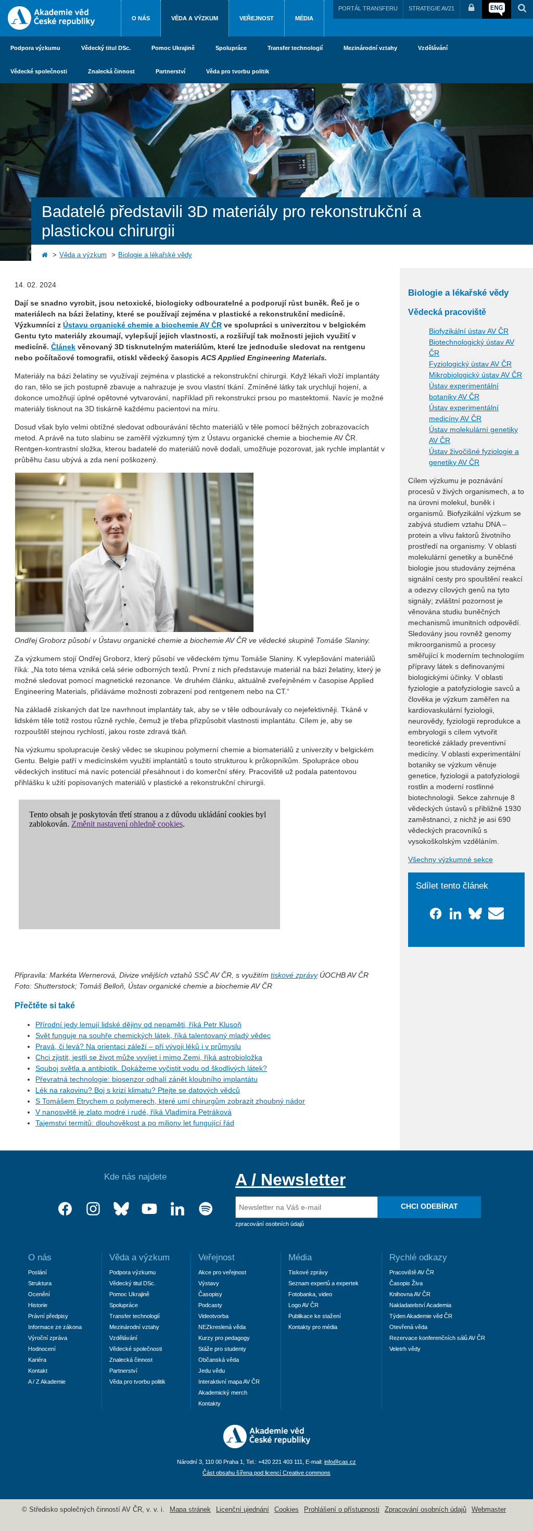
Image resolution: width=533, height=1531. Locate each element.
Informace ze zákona (55, 1327)
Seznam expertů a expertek (323, 1283)
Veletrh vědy (405, 1349)
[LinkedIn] (177, 1209)
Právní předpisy (48, 1316)
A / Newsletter (290, 1179)
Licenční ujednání (242, 1509)
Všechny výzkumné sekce (450, 859)
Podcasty (210, 1305)
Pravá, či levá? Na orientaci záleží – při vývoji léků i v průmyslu (138, 1046)
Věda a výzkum (194, 18)
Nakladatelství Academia (420, 1305)
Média (304, 18)
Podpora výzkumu (35, 48)
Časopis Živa (406, 1283)
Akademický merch (222, 1392)
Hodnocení (42, 1349)
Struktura (40, 1283)
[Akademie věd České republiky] (266, 1445)
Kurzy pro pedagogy (224, 1338)
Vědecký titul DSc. (106, 48)
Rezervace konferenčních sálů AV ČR (437, 1338)
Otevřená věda (408, 1327)
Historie (37, 1305)
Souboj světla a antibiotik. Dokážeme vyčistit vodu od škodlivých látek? (151, 1068)
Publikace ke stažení (314, 1316)
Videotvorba (213, 1316)
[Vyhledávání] (522, 9)
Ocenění (39, 1294)
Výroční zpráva (47, 1338)
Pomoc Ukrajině (173, 48)
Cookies (286, 1509)
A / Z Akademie (47, 1381)
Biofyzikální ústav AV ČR (469, 331)
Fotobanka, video (310, 1294)
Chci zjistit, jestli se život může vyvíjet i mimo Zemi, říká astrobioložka (148, 1057)
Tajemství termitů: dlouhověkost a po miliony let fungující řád (134, 1123)
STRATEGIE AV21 (431, 8)
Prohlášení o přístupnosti (341, 1509)
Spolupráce (231, 48)
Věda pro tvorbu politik (237, 71)
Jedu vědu (211, 1371)
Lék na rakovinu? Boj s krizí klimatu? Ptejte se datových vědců (137, 1090)
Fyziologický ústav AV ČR (470, 364)
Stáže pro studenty (222, 1349)
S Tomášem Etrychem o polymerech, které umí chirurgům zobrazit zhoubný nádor (170, 1101)
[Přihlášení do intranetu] (471, 9)
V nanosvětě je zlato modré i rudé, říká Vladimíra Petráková (133, 1112)
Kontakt (37, 1371)
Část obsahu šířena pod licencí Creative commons (266, 1473)
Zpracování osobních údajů (425, 1509)
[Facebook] (65, 1209)
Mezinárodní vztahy (370, 48)
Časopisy (210, 1294)
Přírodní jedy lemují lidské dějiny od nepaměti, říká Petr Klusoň (138, 1024)
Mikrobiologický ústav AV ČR (475, 375)
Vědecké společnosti (38, 71)
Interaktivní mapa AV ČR (229, 1381)
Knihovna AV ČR (409, 1294)
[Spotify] (205, 1209)
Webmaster (489, 1509)
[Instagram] (93, 1209)
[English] (496, 9)
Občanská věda (218, 1360)
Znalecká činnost (111, 71)
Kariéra (37, 1360)
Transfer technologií (295, 48)
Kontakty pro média (312, 1327)
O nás (141, 18)
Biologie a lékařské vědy (155, 255)
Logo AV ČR (303, 1305)
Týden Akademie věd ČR (420, 1316)
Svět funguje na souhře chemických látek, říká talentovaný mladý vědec (153, 1035)
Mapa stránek (190, 1509)
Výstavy (208, 1283)
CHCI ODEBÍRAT (429, 1206)
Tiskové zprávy (308, 1272)
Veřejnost (256, 18)
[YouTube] (149, 1209)
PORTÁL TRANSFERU (368, 8)
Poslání (37, 1272)
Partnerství (170, 71)
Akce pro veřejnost (222, 1272)
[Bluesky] (121, 1209)
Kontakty (209, 1403)
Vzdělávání (433, 48)
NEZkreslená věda (222, 1327)
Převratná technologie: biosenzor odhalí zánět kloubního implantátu (146, 1079)
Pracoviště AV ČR (411, 1272)
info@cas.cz (340, 1462)
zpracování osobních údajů (269, 1224)
